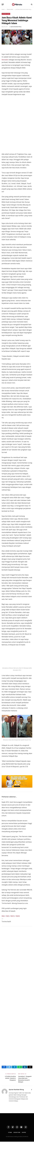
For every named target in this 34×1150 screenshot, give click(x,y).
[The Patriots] (17, 4)
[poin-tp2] (17, 787)
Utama (10, 1132)
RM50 (18, 916)
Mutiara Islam (5, 13)
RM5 (7, 916)
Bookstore (17, 1132)
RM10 (12, 916)
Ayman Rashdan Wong (16, 26)
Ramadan (5, 60)
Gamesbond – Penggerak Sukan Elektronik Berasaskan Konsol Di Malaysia (25, 1079)
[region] (17, 124)
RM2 (3, 916)
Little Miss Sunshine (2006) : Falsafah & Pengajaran (10, 1078)
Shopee (24, 1132)
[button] (3, 4)
